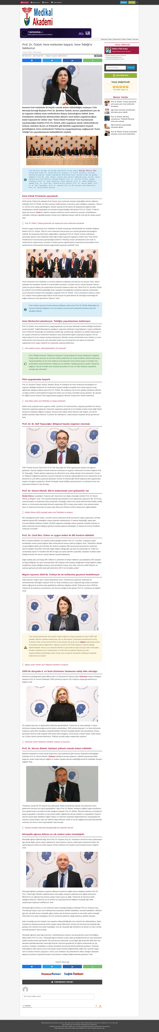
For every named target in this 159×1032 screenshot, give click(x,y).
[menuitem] (137, 2)
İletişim (124, 39)
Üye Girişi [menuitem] (131, 2)
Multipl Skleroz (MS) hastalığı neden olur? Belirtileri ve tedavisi (49, 512)
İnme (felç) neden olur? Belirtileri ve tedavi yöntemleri (45, 401)
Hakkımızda (104, 39)
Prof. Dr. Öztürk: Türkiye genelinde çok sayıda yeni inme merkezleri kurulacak (54, 223)
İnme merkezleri (44, 129)
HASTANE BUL (122, 75)
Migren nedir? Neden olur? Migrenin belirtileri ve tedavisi (46, 665)
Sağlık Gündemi (62, 56)
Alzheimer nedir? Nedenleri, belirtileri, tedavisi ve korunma (47, 742)
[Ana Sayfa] (37, 16)
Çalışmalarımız (117, 39)
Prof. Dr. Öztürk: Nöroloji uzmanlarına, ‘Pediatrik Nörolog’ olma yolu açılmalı (122, 119)
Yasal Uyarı (135, 39)
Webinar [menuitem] (46, 2)
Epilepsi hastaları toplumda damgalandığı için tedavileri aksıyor (49, 828)
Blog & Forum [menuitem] (36, 2)
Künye (110, 39)
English (129, 39)
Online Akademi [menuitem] (58, 2)
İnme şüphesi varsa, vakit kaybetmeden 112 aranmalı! (45, 348)
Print (98, 56)
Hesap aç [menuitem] (123, 2)
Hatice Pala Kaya (120, 49)
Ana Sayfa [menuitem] (25, 2)
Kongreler (54, 56)
